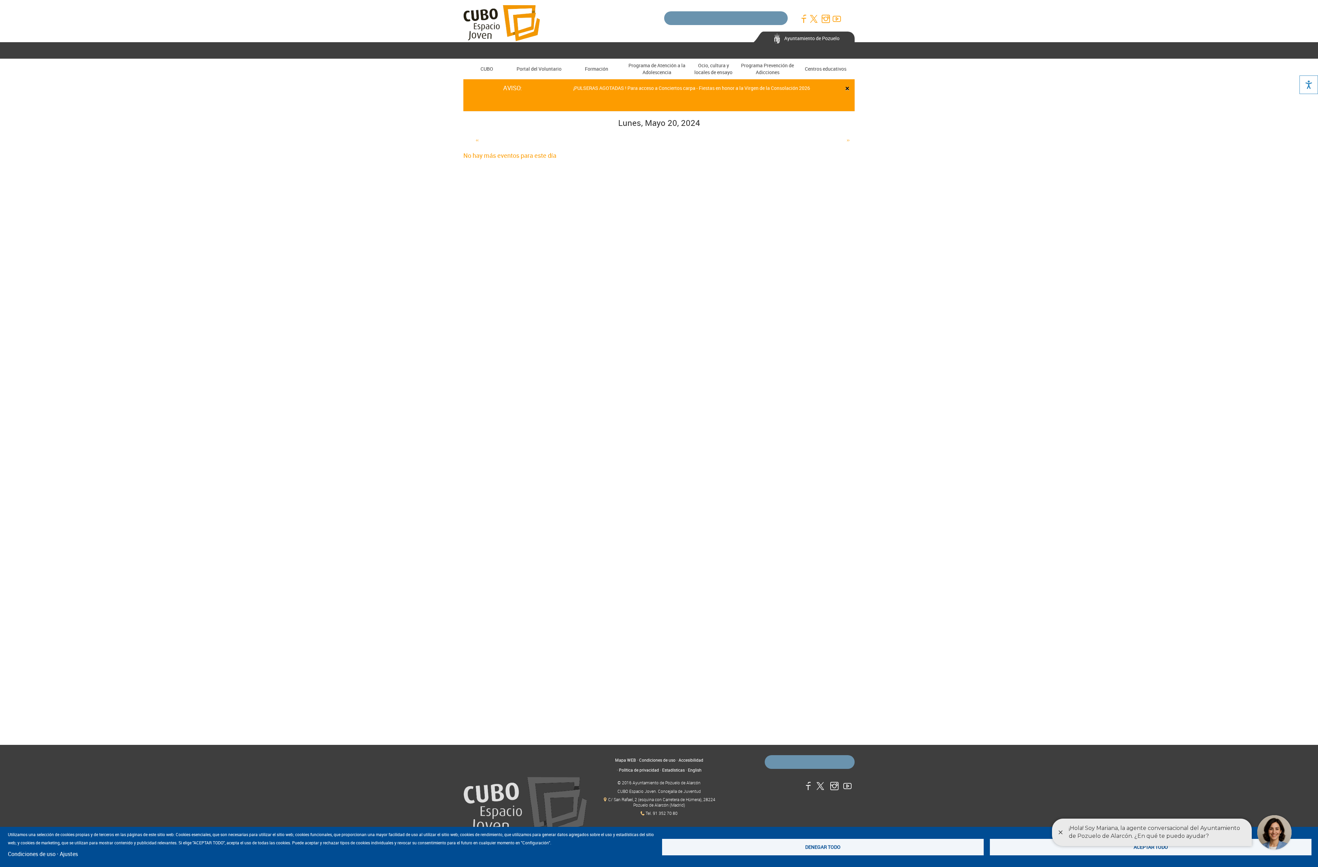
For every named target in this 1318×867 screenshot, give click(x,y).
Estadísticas (673, 770)
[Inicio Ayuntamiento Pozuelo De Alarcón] (525, 806)
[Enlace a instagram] (825, 18)
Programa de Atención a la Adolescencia (656, 68)
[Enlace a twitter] (814, 18)
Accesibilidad (691, 760)
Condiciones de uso (657, 760)
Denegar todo (823, 847)
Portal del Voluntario (539, 69)
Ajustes (69, 854)
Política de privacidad (639, 770)
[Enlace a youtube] (836, 18)
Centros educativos (825, 69)
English (695, 770)
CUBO (487, 69)
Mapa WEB (625, 760)
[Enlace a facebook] (803, 18)
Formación (596, 69)
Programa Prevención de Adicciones (767, 68)
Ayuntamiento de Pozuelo (812, 38)
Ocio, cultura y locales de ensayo (713, 68)
